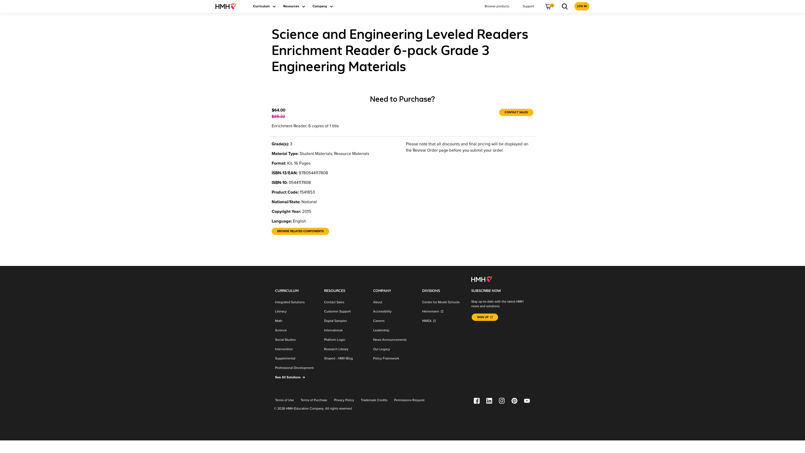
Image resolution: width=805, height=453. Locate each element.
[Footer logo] (481, 279)
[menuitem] (228, 6)
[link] (228, 6)
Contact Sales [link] (516, 112)
